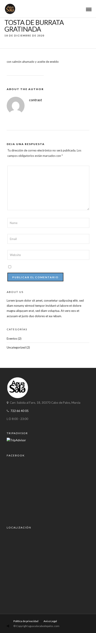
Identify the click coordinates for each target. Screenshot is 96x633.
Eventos (12, 338)
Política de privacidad (25, 621)
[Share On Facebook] (13, 615)
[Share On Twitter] (19, 615)
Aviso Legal (50, 621)
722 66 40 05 (19, 411)
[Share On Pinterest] (25, 615)
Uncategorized (16, 347)
